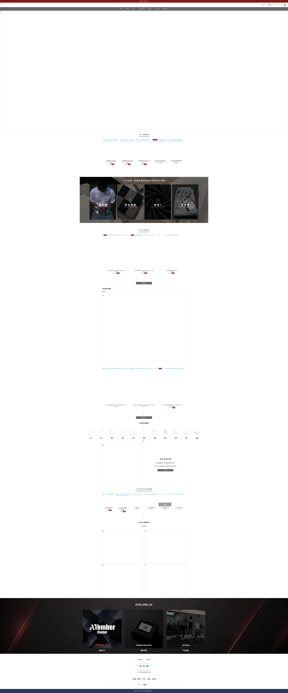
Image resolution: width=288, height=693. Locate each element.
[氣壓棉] (185, 202)
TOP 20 (133, 8)
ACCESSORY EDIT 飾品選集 (144, 489)
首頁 (121, 8)
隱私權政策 (140, 659)
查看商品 (165, 470)
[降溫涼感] (130, 202)
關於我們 (165, 8)
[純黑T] (158, 202)
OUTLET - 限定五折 (144, 230)
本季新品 (127, 8)
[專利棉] (103, 202)
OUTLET (157, 8)
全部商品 (150, 8)
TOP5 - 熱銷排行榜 (144, 134)
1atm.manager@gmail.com (144, 672)
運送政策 (148, 659)
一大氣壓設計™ (141, 8)
